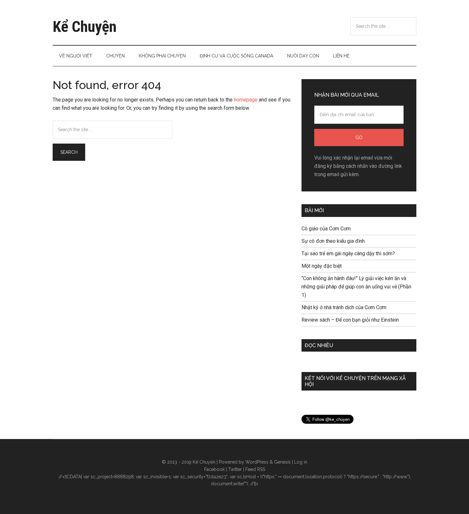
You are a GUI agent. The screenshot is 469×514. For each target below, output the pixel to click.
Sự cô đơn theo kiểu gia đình (333, 241)
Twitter (235, 469)
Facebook (214, 469)
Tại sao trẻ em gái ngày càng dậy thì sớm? (348, 253)
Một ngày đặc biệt (322, 266)
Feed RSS (255, 469)
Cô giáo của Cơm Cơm (326, 229)
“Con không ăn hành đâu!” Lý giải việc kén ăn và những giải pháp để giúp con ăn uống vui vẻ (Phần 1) (356, 286)
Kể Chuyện (84, 27)
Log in (300, 462)
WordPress (256, 462)
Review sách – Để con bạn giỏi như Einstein (350, 320)
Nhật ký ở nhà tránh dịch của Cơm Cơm (344, 307)
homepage (245, 100)
